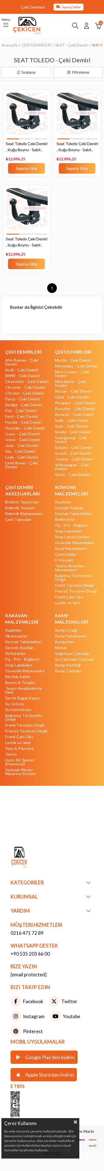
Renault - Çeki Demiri (74, 414)
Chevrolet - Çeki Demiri (27, 382)
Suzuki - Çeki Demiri (73, 453)
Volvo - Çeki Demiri (72, 475)
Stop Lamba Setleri (72, 537)
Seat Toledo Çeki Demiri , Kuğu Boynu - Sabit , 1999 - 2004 (26, 147)
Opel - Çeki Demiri (72, 397)
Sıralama (28, 72)
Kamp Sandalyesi (70, 636)
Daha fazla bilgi (59, 1150)
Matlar (61, 648)
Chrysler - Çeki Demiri (25, 387)
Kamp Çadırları (68, 671)
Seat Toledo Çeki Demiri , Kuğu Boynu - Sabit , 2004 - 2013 (77, 147)
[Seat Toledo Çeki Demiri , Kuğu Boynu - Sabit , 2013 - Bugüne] (27, 212)
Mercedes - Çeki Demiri (76, 366)
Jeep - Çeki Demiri (22, 445)
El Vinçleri (64, 560)
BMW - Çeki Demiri (22, 376)
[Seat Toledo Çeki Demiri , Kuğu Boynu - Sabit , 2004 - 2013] (77, 117)
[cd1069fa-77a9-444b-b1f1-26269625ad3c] (30, 858)
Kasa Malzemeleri (71, 548)
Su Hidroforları (18, 710)
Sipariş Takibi (71, 7)
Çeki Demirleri (33, 7)
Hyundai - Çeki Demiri (25, 428)
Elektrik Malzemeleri (23, 514)
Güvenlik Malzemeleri (74, 543)
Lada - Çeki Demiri (22, 457)
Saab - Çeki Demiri (71, 420)
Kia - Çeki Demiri (20, 451)
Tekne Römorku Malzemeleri (69, 568)
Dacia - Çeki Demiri (22, 399)
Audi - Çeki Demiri (22, 370)
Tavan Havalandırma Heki (23, 690)
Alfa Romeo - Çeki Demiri (22, 362)
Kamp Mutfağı (68, 665)
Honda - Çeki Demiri (23, 422)
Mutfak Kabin (17, 677)
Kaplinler (63, 502)
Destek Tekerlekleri (73, 514)
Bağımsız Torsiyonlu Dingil (73, 577)
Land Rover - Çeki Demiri (21, 465)
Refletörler (65, 519)
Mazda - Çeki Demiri (73, 360)
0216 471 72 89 (27, 933)
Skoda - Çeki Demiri (73, 432)
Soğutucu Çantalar (72, 653)
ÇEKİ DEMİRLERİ (23, 351)
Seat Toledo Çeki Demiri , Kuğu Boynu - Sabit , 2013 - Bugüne (26, 242)
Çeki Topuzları (18, 519)
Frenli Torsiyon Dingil (74, 585)
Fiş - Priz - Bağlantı (72, 525)
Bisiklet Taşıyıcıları (22, 502)
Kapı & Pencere (19, 748)
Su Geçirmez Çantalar (75, 659)
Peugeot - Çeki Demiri (75, 403)
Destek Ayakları (69, 508)
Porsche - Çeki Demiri (75, 409)
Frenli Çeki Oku (69, 597)
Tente (11, 754)
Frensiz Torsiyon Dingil (76, 591)
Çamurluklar (66, 554)
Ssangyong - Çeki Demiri (71, 440)
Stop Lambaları (68, 531)
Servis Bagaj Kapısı (22, 698)
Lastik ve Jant (67, 603)
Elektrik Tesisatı (20, 508)
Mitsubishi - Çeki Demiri (70, 383)
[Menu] (6, 26)
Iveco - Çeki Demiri (22, 440)
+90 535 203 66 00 (30, 954)
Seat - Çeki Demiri (71, 426)
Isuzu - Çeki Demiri (22, 434)
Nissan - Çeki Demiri (73, 391)
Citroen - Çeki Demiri (24, 393)
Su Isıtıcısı (14, 704)
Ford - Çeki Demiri (21, 416)
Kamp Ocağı (66, 630)
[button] (13, 138)
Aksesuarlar (16, 636)
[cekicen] (23, 1106)
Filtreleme (80, 72)
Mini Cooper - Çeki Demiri (72, 374)
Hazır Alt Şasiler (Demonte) (20, 762)
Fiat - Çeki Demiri (21, 411)
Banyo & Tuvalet (20, 682)
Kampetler (65, 642)
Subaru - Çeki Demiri (74, 447)
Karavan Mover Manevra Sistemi (20, 772)
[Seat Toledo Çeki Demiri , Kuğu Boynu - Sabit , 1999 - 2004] (27, 117)
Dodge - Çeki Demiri (23, 405)
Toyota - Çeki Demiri (74, 459)
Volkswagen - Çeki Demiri (72, 467)
